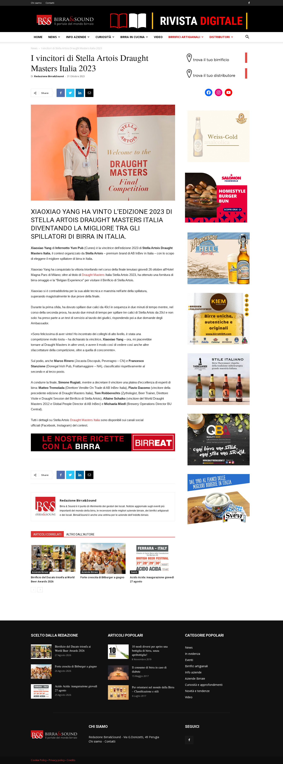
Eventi (134, 572)
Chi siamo (36, 2)
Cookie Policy (39, 760)
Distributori (219, 37)
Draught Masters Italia (85, 420)
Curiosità (103, 37)
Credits (71, 760)
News (52, 37)
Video (158, 37)
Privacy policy (57, 760)
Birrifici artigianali (184, 37)
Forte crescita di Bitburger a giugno (102, 577)
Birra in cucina (132, 37)
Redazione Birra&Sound (49, 76)
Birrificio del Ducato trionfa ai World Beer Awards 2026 (73, 648)
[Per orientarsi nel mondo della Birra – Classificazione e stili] (118, 692)
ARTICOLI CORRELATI (47, 534)
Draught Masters (93, 275)
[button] (247, 37)
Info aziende (76, 37)
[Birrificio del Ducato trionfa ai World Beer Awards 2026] (53, 558)
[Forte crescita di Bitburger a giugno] (103, 558)
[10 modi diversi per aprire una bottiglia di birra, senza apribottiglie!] (118, 651)
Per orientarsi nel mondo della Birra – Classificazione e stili (153, 689)
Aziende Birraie (40, 572)
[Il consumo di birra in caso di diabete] (118, 672)
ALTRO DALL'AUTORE (80, 534)
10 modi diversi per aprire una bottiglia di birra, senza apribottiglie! (150, 650)
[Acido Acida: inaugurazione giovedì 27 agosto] (152, 558)
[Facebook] (249, 3)
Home (38, 37)
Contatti (50, 2)
